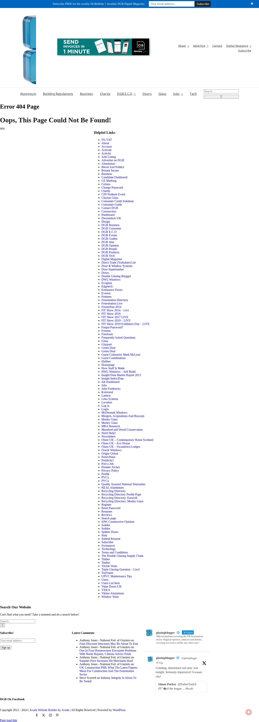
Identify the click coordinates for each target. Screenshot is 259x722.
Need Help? (108, 433)
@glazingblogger (189, 658)
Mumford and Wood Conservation (122, 429)
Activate (106, 150)
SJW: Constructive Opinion (117, 521)
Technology (108, 549)
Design (105, 221)
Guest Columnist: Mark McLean (120, 354)
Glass (104, 341)
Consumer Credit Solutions (117, 201)
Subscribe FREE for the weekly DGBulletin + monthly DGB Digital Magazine (99, 3)
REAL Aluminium (112, 487)
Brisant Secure (110, 170)
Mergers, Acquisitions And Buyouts (122, 416)
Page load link (8, 720)
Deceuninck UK (111, 218)
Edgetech (107, 286)
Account (106, 146)
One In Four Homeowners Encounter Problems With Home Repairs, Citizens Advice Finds (107, 652)
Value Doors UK (111, 586)
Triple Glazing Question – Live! (120, 569)
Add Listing (108, 156)
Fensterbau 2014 (111, 306)
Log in (105, 405)
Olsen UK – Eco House (115, 443)
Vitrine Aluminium (112, 593)
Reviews (106, 514)
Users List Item (110, 583)
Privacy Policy (110, 470)
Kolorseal (107, 392)
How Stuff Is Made (113, 368)
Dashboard (108, 214)
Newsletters (108, 436)
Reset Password (110, 508)
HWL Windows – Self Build (118, 371)
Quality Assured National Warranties (123, 484)
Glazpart (106, 344)
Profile (105, 474)
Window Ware (110, 596)
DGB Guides (109, 238)
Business (106, 173)
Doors (105, 272)
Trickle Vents (109, 566)
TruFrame (107, 572)
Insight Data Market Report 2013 (121, 375)
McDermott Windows (114, 412)
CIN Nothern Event (113, 194)
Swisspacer (108, 545)
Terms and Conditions (114, 552)
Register (106, 504)
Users (104, 579)
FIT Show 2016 (111, 313)
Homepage (108, 364)
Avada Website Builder (43, 710)
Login (105, 409)
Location (106, 402)
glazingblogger (165, 657)
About (105, 143)
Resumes (106, 511)
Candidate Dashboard (114, 177)
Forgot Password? (112, 327)
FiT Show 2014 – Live (115, 310)
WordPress (119, 710)
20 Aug (159, 662)
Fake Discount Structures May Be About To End (108, 643)
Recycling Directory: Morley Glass (122, 501)
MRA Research (110, 426)
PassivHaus (108, 456)
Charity (105, 190)
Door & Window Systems (116, 266)
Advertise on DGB (112, 160)
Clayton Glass (109, 197)
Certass (105, 184)
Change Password (112, 187)
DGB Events (109, 235)
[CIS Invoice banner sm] (103, 39)
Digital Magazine (111, 259)
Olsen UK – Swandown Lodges (120, 446)
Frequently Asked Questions (118, 337)
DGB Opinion (110, 245)
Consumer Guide (111, 204)
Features (106, 296)
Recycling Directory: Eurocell (119, 497)
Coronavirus (108, 211)
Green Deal (108, 347)
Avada (65, 710)
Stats (104, 535)
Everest (105, 293)
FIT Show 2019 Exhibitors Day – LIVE (125, 323)
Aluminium (108, 163)
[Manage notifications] (249, 712)
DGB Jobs (107, 242)
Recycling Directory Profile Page (121, 494)
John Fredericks (110, 388)
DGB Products (110, 252)
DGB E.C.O (109, 231)
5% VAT (106, 139)
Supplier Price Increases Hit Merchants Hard (106, 660)
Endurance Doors (111, 289)
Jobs (104, 385)
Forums (106, 330)
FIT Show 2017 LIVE (114, 317)
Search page (108, 518)
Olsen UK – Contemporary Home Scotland (127, 439)
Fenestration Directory (114, 300)
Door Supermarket (112, 269)
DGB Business (110, 225)
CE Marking (108, 180)
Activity (106, 153)
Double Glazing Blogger (116, 276)
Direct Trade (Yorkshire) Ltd (118, 262)
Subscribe (107, 542)
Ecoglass (106, 283)
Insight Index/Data (112, 378)
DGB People (109, 248)
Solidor (105, 525)
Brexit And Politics (112, 167)
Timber (105, 559)
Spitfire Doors (109, 531)
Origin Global (109, 453)
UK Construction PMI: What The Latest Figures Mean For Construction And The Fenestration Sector (108, 671)
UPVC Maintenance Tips (116, 576)
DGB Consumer (111, 228)
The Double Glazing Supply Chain (122, 555)
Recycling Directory (113, 491)
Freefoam (107, 334)
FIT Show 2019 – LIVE (116, 320)
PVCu (105, 477)
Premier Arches (110, 467)
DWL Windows (110, 279)
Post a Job (107, 463)
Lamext (106, 395)
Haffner (106, 361)
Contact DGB (109, 208)
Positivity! (107, 460)
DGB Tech (108, 255)
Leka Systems (109, 399)
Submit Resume (110, 538)
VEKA (105, 589)
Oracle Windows (111, 450)
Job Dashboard (110, 381)
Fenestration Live (111, 303)
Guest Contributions (113, 358)
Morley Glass (109, 419)
